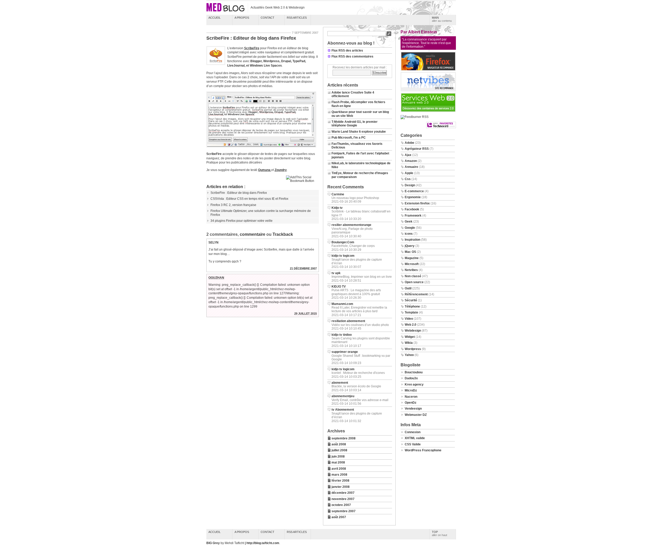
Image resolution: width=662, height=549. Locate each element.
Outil (408, 288)
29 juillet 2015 (305, 313)
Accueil (214, 17)
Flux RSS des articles (347, 50)
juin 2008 (338, 456)
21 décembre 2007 (303, 268)
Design (410, 185)
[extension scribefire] (262, 148)
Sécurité (411, 300)
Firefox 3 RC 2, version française (233, 205)
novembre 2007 (343, 499)
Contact (267, 17)
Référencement (416, 294)
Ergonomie (413, 197)
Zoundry (281, 170)
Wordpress (413, 349)
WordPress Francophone (423, 450)
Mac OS (410, 252)
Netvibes (411, 270)
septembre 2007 (344, 511)
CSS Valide (413, 444)
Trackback (283, 234)
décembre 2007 (343, 493)
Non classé (413, 276)
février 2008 (340, 480)
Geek (408, 221)
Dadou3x (411, 378)
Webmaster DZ (416, 415)
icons (409, 234)
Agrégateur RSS (417, 149)
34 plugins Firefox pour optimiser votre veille (241, 221)
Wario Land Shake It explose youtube (359, 131)
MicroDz (411, 390)
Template (411, 312)
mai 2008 (338, 462)
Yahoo (409, 355)
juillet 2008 (339, 450)
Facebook (412, 209)
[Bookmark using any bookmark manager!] (302, 181)
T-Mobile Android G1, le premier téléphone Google (355, 123)
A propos (242, 17)
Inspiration (412, 239)
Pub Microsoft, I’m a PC (349, 137)
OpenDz (410, 402)
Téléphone (412, 306)
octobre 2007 (341, 505)
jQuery (410, 246)
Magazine (412, 258)
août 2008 (339, 444)
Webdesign (413, 330)
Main (442, 19)
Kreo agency (414, 384)
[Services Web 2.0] (428, 111)
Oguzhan (216, 278)
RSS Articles (297, 17)
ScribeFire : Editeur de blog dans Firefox (251, 38)
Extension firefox (417, 203)
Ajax (408, 155)
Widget (410, 337)
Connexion (412, 432)
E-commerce (414, 191)
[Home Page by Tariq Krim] (428, 90)
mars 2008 (339, 474)
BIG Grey (213, 543)
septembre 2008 (344, 438)
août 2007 (339, 517)
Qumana (264, 170)
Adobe (409, 143)
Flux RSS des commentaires (352, 56)
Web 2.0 (410, 324)
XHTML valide (415, 438)
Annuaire (411, 167)
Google (410, 228)
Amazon (411, 161)
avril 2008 (339, 468)
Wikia (409, 343)
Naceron (411, 396)
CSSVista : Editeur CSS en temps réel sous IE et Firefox (249, 199)
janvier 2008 (341, 487)
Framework (413, 215)
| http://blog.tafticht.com (262, 543)
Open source (414, 282)
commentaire (252, 234)
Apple (409, 173)
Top (439, 533)
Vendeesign (413, 408)
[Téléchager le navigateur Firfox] (428, 70)
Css (408, 179)
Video (409, 318)
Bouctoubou (414, 372)
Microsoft (412, 264)
